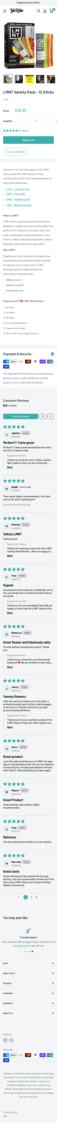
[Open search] (38, 11)
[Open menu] (4, 11)
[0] (51, 11)
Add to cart (28, 139)
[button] (10, 130)
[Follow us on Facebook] (5, 1040)
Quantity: (8, 121)
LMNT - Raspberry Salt (18, 199)
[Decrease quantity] (18, 121)
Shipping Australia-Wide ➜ (28, 2)
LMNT (6, 99)
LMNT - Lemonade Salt (18, 189)
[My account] (44, 11)
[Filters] (43, 416)
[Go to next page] (37, 897)
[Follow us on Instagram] (11, 1040)
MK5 (5, 1116)
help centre (23, 945)
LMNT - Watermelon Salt (19, 205)
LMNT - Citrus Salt (15, 193)
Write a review (21, 416)
